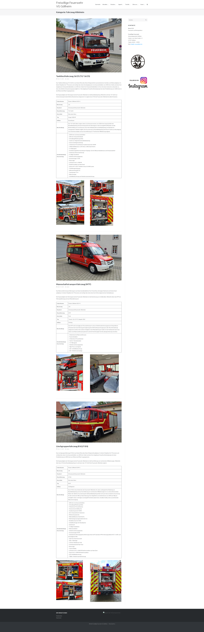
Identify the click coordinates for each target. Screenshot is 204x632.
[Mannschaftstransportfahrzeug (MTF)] (89, 257)
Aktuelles (104, 4)
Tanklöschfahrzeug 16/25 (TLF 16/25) (73, 76)
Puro (114, 623)
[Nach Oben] (200, 628)
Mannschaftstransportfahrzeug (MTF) (73, 284)
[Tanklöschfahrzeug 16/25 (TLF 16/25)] (89, 45)
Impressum (58, 617)
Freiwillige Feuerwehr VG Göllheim (99, 623)
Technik (127, 4)
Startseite (97, 4)
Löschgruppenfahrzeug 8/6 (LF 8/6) (72, 446)
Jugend (120, 4)
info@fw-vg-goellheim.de (136, 44)
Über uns (135, 4)
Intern (142, 4)
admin (67, 79)
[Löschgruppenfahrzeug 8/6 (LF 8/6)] (89, 422)
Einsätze (113, 4)
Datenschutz (59, 616)
